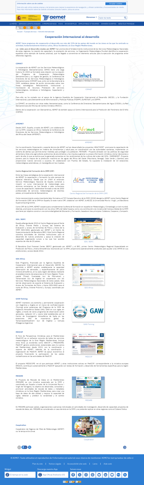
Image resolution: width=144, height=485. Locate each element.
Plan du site (37, 463)
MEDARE (19, 376)
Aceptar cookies (115, 4)
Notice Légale (55, 463)
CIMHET (19, 63)
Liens (95, 463)
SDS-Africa (20, 259)
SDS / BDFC (21, 219)
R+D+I (60, 24)
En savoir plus (71, 24)
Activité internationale (46, 32)
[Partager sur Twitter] (29, 447)
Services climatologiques (29, 24)
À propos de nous (49, 24)
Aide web (108, 463)
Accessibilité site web (77, 463)
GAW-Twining (21, 299)
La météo (13, 24)
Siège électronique (126, 24)
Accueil (19, 32)
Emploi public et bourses (89, 24)
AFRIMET (20, 124)
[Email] (19, 448)
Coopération (21, 425)
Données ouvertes (108, 24)
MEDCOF (19, 332)
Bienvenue (90, 17)
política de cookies (73, 9)
